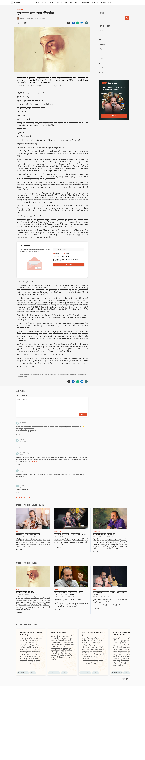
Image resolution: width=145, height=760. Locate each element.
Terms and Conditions (72, 259)
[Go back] (12, 2)
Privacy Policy (58, 260)
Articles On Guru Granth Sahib (30, 505)
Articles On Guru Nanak (26, 563)
